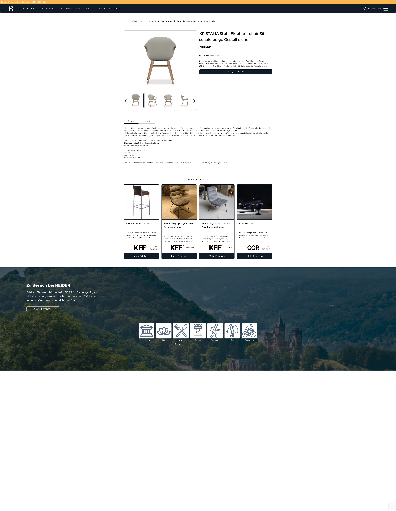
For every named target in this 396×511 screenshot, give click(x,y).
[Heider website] (10, 8)
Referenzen (66, 9)
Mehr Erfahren (141, 256)
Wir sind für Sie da (374, 9)
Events (102, 9)
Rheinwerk (114, 9)
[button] (48, 8)
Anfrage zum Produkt (236, 72)
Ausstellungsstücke (27, 9)
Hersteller (90, 9)
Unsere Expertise (48, 9)
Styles (127, 9)
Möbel (78, 9)
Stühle (151, 21)
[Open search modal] (365, 9)
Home (126, 21)
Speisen (142, 21)
